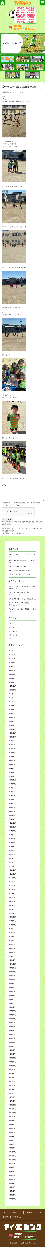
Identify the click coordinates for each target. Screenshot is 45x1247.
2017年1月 (12, 1101)
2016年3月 (12, 1140)
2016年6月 (12, 1128)
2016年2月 (12, 1144)
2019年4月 (12, 995)
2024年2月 (12, 768)
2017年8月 (12, 1073)
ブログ (11, 639)
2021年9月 (12, 882)
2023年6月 (12, 799)
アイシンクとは (16, 1212)
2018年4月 (12, 1042)
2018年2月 (12, 1050)
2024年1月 (12, 772)
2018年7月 (12, 1030)
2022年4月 (12, 854)
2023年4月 (12, 807)
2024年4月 (12, 760)
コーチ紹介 (29, 1212)
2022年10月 (12, 831)
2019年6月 (12, 987)
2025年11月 (12, 686)
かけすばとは (13, 631)
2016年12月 (12, 1105)
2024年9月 (12, 741)
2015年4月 (12, 1183)
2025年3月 (12, 717)
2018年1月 (12, 1054)
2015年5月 (12, 1179)
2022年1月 (12, 866)
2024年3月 (12, 764)
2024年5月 (12, 756)
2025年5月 (12, 709)
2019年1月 (12, 1007)
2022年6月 (12, 846)
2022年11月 (12, 827)
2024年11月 (12, 733)
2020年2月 (12, 956)
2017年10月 (12, 1066)
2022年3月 (12, 858)
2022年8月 (12, 839)
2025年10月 (12, 690)
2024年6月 (12, 752)
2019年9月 (12, 976)
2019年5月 (12, 991)
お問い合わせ (17, 1217)
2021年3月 (12, 905)
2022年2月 (12, 862)
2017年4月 (12, 1089)
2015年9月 (12, 1164)
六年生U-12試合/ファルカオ (17, 566)
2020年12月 (12, 917)
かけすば (11, 627)
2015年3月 (12, 1187)
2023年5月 (12, 803)
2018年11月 (12, 1015)
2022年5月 (12, 850)
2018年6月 (12, 1034)
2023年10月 (12, 784)
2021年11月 (12, 874)
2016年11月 (12, 1109)
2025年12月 (12, 682)
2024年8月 (12, 745)
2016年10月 (12, 1113)
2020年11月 (12, 921)
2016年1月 (12, 1148)
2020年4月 (12, 948)
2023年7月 (12, 796)
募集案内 (5, 1217)
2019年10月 (12, 972)
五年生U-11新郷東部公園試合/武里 (19, 570)
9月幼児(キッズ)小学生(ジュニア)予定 (20, 574)
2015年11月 (12, 1156)
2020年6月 (12, 940)
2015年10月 (12, 1160)
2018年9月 (12, 1023)
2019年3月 (12, 999)
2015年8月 (12, 1167)
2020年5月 (12, 944)
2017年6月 (12, 1081)
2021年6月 (12, 893)
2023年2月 (12, 815)
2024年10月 (12, 737)
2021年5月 (12, 897)
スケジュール (13, 635)
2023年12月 (12, 776)
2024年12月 (12, 729)
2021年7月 (12, 889)
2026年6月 (12, 659)
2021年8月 (12, 886)
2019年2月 (12, 1003)
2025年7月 (12, 702)
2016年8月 (12, 1120)
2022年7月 (12, 842)
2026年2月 (12, 674)
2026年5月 (12, 662)
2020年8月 (12, 933)
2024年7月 (12, 749)
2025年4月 (12, 713)
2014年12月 (12, 1199)
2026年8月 (12, 651)
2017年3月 (12, 1093)
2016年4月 (12, 1136)
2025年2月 (12, 721)
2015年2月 (12, 1191)
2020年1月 (12, 960)
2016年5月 (12, 1132)
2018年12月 (12, 1011)
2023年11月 (12, 780)
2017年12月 (12, 1058)
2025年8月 (12, 698)
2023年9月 (12, 788)
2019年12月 (12, 964)
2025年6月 (12, 705)
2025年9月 (12, 694)
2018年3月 (12, 1046)
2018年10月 (12, 1019)
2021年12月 (12, 870)
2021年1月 (12, 913)
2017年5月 (12, 1085)
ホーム (5, 1212)
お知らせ (21, 92)
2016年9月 (12, 1117)
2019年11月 (12, 968)
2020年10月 (12, 925)
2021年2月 (12, 909)
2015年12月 (12, 1152)
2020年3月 (12, 952)
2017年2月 (12, 1097)
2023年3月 (12, 811)
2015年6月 (12, 1175)
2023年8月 (12, 792)
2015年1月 (12, 1195)
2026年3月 (12, 670)
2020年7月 (12, 936)
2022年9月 (12, 835)
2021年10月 (12, 878)
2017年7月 (12, 1077)
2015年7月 (12, 1171)
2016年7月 (12, 1124)
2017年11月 (12, 1062)
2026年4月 (12, 666)
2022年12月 (12, 823)
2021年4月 (12, 901)
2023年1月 (12, 819)
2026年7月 (12, 655)
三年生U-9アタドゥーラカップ (18, 592)
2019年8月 (12, 979)
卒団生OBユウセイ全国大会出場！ (20, 603)
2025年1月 (12, 725)
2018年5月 (12, 1038)
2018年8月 (12, 1027)
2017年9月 (12, 1069)
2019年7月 (12, 983)
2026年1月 (12, 678)
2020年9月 (12, 929)
